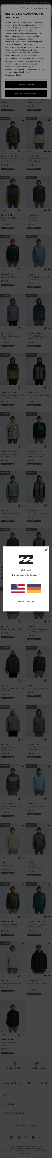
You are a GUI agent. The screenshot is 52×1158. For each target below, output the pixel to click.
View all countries (26, 601)
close (46, 549)
